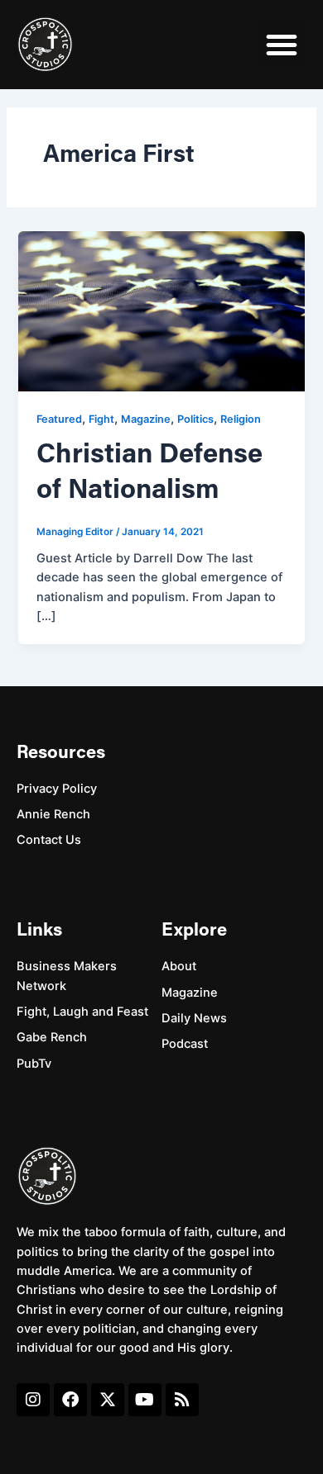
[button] (281, 44)
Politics (195, 419)
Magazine (146, 419)
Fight (101, 419)
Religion (240, 419)
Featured (59, 419)
